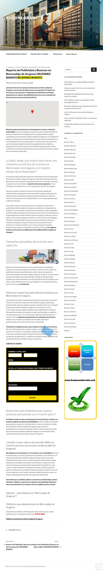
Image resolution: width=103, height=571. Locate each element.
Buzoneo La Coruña (70, 232)
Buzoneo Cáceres (70, 176)
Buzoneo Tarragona (70, 296)
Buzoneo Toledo (69, 308)
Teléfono (12, 385)
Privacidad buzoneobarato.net (36, 566)
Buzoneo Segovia (70, 285)
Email (11, 360)
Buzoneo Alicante (70, 149)
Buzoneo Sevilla (69, 289)
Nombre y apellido (17, 352)
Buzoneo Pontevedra (71, 278)
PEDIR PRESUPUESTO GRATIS (16, 54)
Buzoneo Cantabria (70, 183)
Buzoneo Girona (69, 202)
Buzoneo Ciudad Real (71, 191)
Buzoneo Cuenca (69, 198)
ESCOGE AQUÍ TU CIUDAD (39, 54)
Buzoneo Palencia (70, 274)
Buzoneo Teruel (69, 304)
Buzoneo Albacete (70, 146)
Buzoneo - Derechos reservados (15, 566)
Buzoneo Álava (69, 142)
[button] (32, 112)
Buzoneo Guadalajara (71, 210)
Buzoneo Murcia (69, 262)
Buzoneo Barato (71, 54)
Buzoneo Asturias (70, 157)
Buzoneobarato (24, 18)
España (66, 330)
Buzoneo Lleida (69, 247)
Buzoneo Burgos (69, 172)
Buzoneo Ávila (15, 530)
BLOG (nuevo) (57, 54)
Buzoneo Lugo (69, 251)
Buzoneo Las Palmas (71, 240)
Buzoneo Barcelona (70, 168)
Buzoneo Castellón (70, 187)
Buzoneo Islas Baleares (71, 225)
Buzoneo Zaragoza (70, 327)
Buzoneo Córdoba (70, 195)
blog (65, 138)
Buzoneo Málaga (69, 259)
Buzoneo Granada (70, 206)
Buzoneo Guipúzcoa (70, 213)
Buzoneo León (69, 244)
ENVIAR (32, 398)
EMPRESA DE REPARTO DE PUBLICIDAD (35, 67)
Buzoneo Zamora (69, 323)
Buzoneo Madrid (69, 255)
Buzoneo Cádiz (69, 180)
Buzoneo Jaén (68, 229)
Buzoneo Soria (69, 293)
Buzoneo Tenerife (70, 300)
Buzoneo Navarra (70, 266)
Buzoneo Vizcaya (69, 319)
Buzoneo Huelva (69, 217)
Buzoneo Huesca (69, 221)
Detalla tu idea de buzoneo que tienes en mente (31, 368)
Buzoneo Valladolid (70, 315)
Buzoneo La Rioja (69, 236)
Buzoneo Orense (69, 270)
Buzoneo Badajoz (70, 165)
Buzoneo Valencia (70, 311)
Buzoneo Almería (69, 153)
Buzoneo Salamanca (71, 281)
